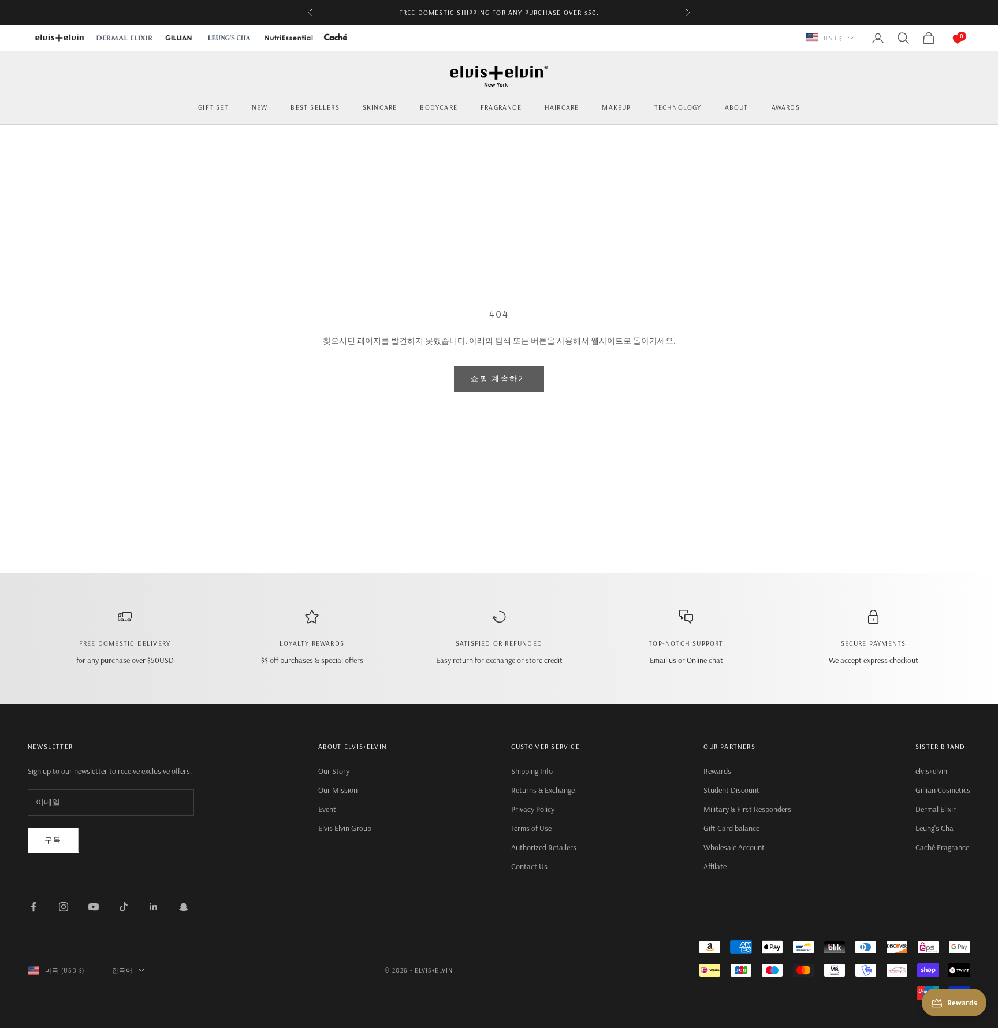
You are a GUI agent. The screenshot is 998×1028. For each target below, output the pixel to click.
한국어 (122, 970)
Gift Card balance (731, 828)
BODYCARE (438, 107)
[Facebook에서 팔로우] (33, 906)
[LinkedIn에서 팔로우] (153, 906)
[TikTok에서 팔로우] (123, 906)
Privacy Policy (532, 809)
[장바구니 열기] (946, 38)
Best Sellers (315, 107)
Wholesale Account (734, 847)
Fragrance (501, 107)
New (260, 107)
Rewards (717, 771)
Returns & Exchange (543, 790)
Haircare (562, 107)
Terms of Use (531, 828)
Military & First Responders (747, 809)
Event (327, 809)
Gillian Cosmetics (942, 790)
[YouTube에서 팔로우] (93, 906)
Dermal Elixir (935, 809)
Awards (786, 107)
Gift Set (213, 107)
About (736, 107)
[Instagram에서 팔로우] (63, 906)
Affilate (715, 866)
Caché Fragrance (942, 847)
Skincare (380, 107)
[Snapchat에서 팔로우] (183, 906)
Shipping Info (532, 771)
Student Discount (731, 790)
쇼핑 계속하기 (499, 378)
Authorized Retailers (543, 847)
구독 (53, 839)
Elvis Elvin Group (344, 828)
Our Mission (338, 790)
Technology (678, 107)
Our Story (333, 771)
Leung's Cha (934, 828)
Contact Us (529, 866)
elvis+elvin (931, 771)
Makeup (616, 107)
